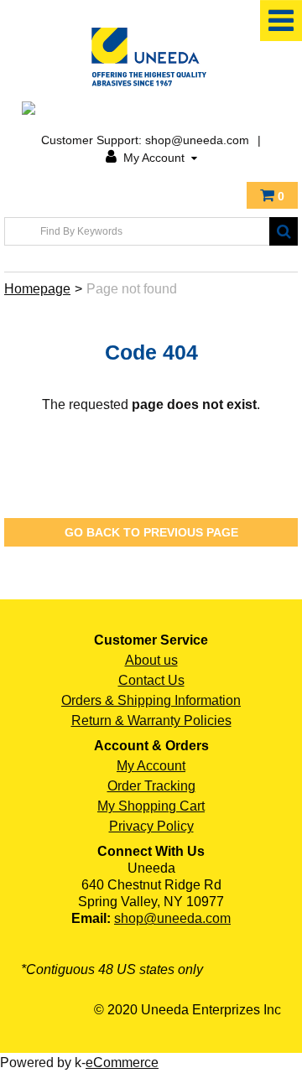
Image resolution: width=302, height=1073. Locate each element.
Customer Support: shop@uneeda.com (145, 140)
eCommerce (122, 1062)
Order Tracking (151, 786)
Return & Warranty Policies (151, 720)
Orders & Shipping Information (151, 700)
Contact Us (151, 680)
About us (151, 660)
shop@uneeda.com (172, 918)
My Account (154, 157)
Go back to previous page (151, 532)
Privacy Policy (151, 826)
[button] (272, 195)
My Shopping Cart (151, 806)
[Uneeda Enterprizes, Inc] (151, 56)
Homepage (37, 289)
